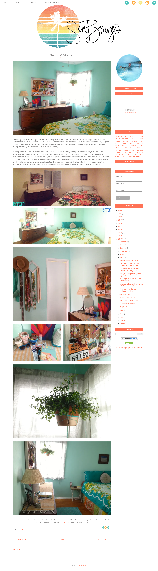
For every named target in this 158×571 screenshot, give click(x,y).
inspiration (119, 146)
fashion (134, 141)
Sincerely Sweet (125, 294)
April (122, 317)
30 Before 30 (32, 2)
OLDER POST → (104, 540)
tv (123, 157)
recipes (118, 150)
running (119, 152)
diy (141, 139)
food (137, 143)
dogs (118, 141)
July (121, 257)
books (118, 139)
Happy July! (123, 307)
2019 (120, 220)
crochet (135, 139)
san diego (129, 152)
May (122, 314)
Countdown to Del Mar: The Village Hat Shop (129, 290)
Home (61, 540)
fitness (131, 143)
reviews (140, 150)
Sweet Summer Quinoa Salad (130, 300)
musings (140, 148)
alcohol (119, 136)
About (17, 2)
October (123, 248)
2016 (120, 229)
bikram (140, 136)
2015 (120, 232)
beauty (132, 136)
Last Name (120, 190)
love (125, 148)
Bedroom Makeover (127, 303)
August (123, 254)
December (124, 242)
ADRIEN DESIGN (83, 565)
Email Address (121, 176)
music (132, 148)
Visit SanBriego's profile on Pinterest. (129, 347)
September (124, 251)
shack (21, 530)
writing (139, 157)
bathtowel (67, 522)
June (122, 311)
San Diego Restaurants (52, 2)
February (123, 323)
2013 (120, 239)
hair (141, 143)
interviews (132, 146)
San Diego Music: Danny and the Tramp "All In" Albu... (130, 264)
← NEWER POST (20, 540)
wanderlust (130, 157)
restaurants (129, 150)
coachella (126, 139)
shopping (125, 155)
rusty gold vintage (63, 520)
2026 (120, 210)
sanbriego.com (18, 549)
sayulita (139, 152)
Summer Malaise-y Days (128, 260)
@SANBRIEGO (130, 112)
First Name (120, 183)
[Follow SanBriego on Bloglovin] (129, 339)
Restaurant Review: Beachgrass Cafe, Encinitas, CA (131, 285)
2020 (120, 217)
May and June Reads (127, 297)
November (124, 245)
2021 (120, 214)
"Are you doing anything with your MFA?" (130, 275)
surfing (134, 155)
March (122, 320)
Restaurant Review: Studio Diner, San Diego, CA (129, 269)
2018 (120, 223)
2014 (120, 236)
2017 (120, 226)
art (126, 136)
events (125, 141)
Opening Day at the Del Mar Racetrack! (130, 280)
